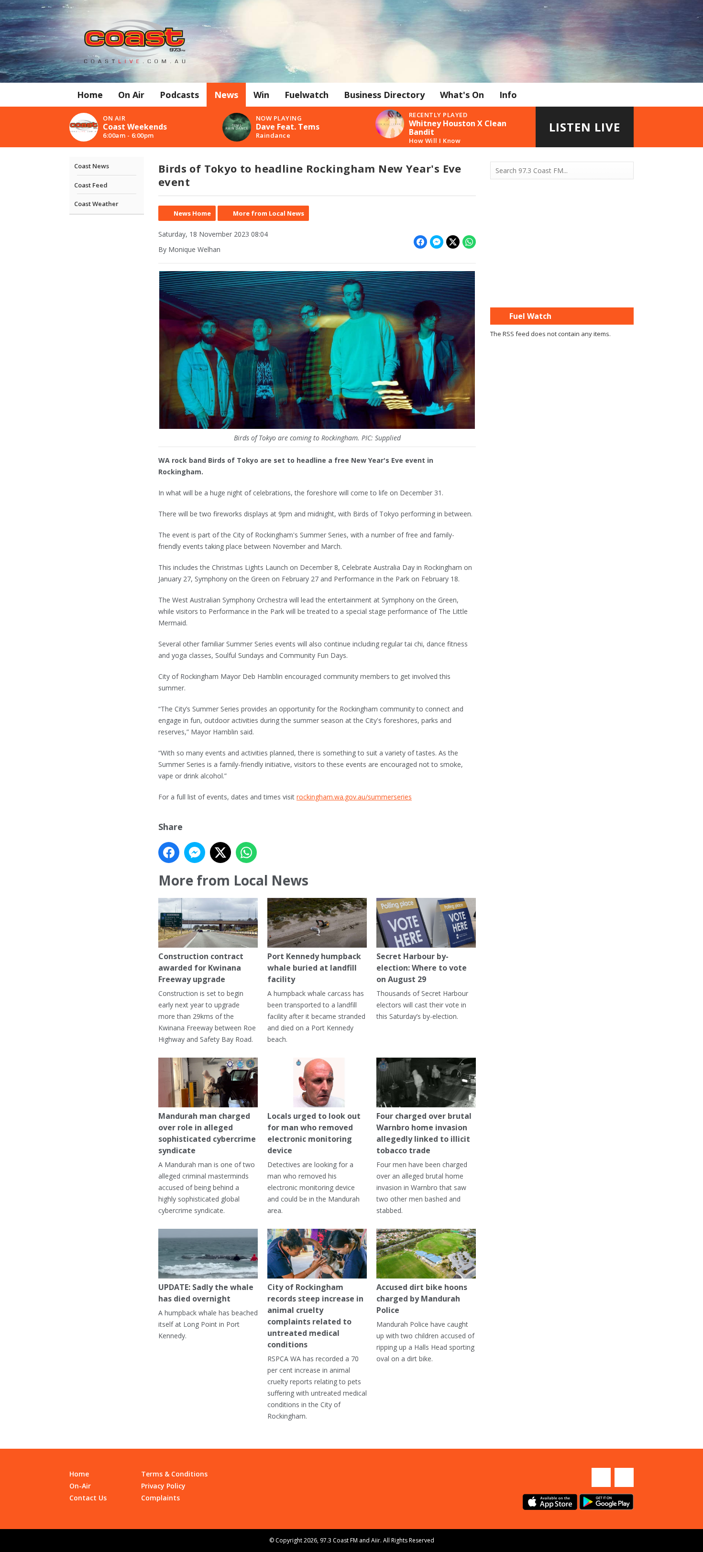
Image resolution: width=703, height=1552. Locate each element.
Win (261, 94)
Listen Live (584, 127)
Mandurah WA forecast (562, 288)
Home (90, 94)
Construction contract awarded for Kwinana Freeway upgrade (200, 967)
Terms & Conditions (174, 1473)
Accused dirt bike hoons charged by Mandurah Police (421, 1298)
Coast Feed (91, 185)
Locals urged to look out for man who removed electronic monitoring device (314, 1133)
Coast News (91, 166)
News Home (192, 213)
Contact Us (88, 1497)
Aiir (375, 1540)
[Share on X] (453, 242)
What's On (462, 94)
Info (508, 94)
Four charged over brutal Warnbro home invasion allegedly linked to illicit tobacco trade (424, 1133)
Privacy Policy (163, 1485)
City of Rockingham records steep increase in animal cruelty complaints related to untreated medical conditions (315, 1316)
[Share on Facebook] (420, 242)
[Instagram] (624, 1477)
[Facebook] (601, 1477)
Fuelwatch (307, 94)
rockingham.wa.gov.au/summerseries (354, 796)
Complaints (160, 1497)
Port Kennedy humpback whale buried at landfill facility (314, 967)
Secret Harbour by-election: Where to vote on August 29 (421, 967)
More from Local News (268, 213)
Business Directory (384, 94)
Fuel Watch (530, 316)
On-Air (80, 1485)
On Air (131, 94)
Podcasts (179, 94)
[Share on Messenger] (436, 242)
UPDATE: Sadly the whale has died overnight (205, 1293)
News (226, 94)
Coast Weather (96, 203)
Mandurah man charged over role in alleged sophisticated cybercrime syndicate (207, 1133)
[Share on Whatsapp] (469, 242)
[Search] (625, 170)
